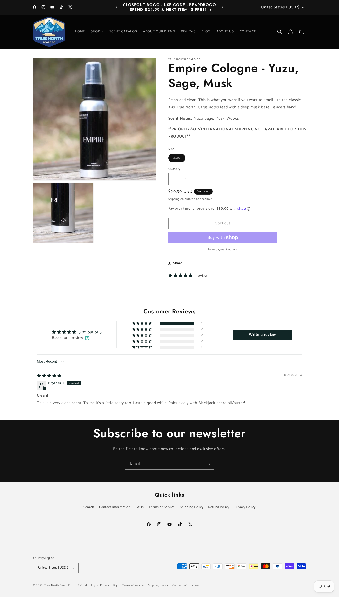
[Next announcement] (222, 7)
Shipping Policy (191, 507)
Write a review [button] (262, 335)
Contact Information (114, 507)
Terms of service (132, 585)
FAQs (139, 507)
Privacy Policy (245, 507)
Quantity (174, 169)
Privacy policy (109, 585)
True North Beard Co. (58, 585)
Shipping (174, 199)
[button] (97, 32)
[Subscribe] (208, 464)
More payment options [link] (223, 249)
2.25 (179, 159)
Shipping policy (158, 585)
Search (88, 507)
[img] (49, 376)
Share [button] (177, 263)
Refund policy (86, 585)
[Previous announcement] (116, 7)
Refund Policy (218, 507)
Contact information (185, 585)
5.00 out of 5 (90, 332)
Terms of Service (162, 507)
